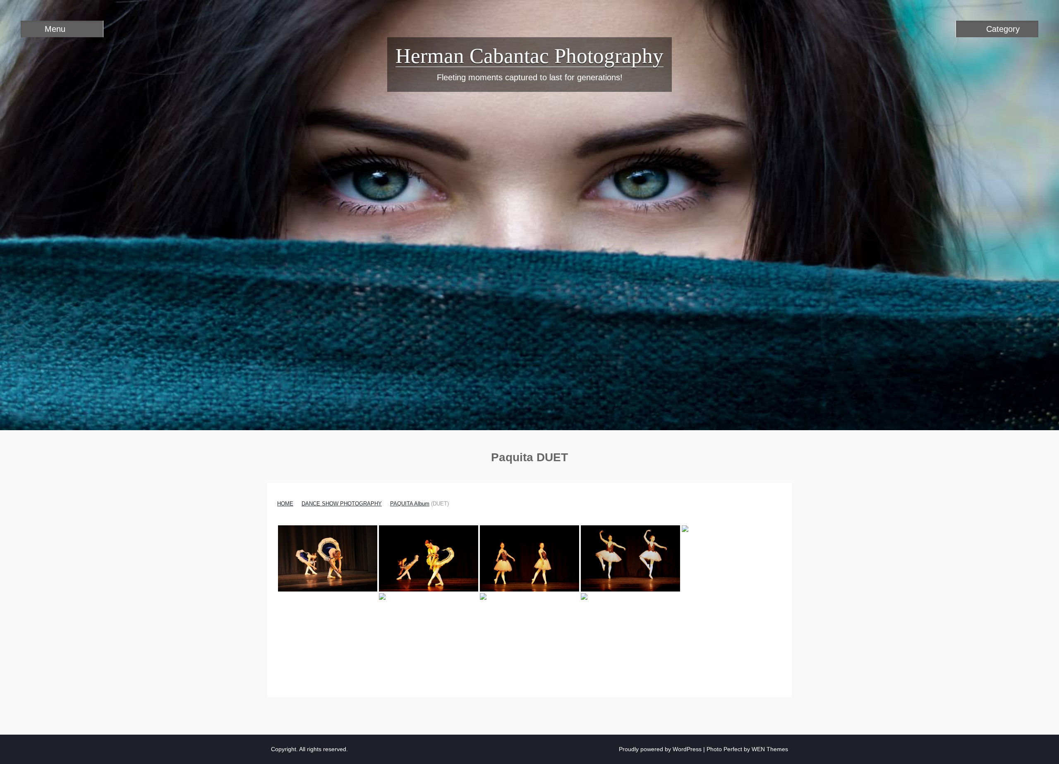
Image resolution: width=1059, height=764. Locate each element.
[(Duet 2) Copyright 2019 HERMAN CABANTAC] (428, 558)
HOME (285, 504)
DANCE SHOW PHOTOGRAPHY (342, 504)
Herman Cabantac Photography (529, 55)
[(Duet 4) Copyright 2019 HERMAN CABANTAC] (630, 558)
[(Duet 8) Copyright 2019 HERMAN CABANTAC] (630, 626)
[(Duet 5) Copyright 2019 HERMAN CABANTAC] (731, 558)
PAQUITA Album (409, 504)
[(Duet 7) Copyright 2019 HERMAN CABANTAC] (529, 626)
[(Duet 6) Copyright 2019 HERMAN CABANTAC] (428, 626)
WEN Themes (770, 749)
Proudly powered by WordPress (660, 749)
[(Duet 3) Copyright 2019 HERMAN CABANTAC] (529, 558)
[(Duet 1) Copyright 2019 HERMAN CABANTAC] (327, 558)
